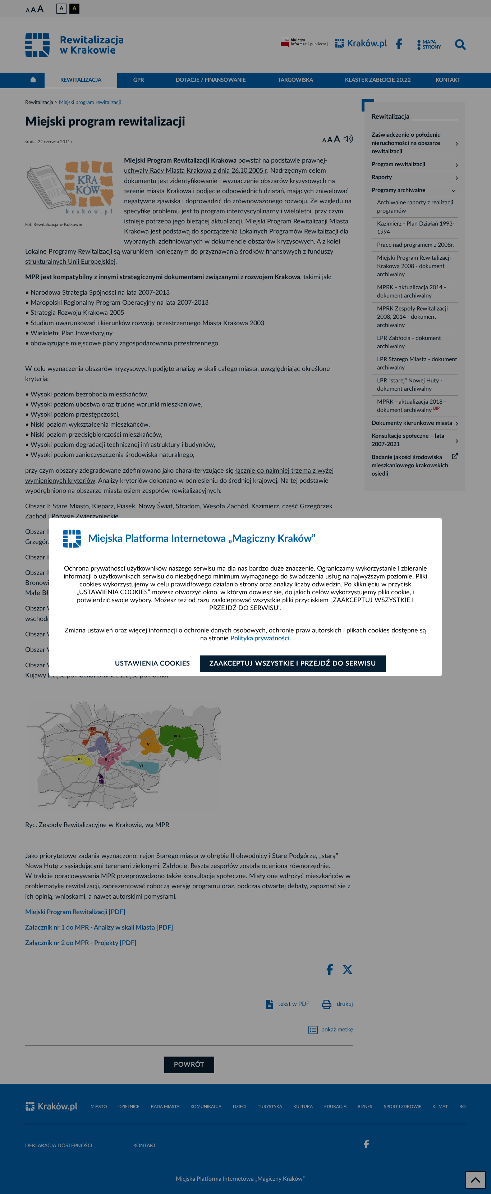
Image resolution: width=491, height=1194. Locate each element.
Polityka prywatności (259, 638)
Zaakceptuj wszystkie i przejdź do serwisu (293, 663)
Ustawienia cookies (152, 663)
